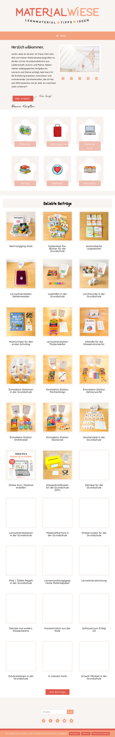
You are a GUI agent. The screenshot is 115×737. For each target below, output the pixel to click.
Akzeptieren (74, 733)
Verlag (25, 183)
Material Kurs (90, 146)
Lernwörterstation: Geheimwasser (21, 295)
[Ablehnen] (112, 734)
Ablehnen (85, 733)
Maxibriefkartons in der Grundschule (57, 534)
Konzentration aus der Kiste (57, 629)
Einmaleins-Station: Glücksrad (57, 438)
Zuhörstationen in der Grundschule (21, 677)
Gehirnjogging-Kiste (21, 246)
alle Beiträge (57, 692)
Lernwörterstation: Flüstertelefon (57, 343)
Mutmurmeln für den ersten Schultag (21, 343)
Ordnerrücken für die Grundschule (94, 534)
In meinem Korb (57, 676)
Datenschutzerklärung (101, 733)
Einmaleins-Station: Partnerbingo (57, 391)
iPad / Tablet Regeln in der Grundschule (21, 582)
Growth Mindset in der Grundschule (94, 677)
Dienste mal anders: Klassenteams (21, 629)
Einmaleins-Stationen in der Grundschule (21, 391)
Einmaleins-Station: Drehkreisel (21, 438)
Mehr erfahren (23, 98)
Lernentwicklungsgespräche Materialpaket (57, 582)
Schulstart (90, 183)
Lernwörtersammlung (94, 580)
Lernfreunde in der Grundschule (94, 295)
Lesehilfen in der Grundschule (57, 295)
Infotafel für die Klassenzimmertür (94, 343)
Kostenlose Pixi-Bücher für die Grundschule (57, 249)
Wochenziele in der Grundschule (94, 438)
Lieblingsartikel (58, 144)
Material (25, 144)
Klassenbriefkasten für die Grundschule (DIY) (57, 487)
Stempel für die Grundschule (94, 486)
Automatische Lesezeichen (94, 247)
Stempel (57, 183)
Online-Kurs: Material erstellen (21, 486)
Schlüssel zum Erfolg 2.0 (94, 629)
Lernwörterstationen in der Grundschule (21, 534)
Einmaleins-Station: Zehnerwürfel (94, 391)
